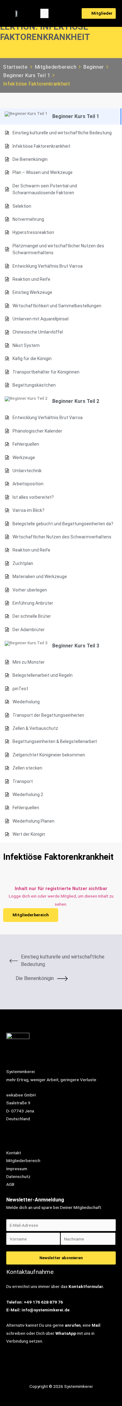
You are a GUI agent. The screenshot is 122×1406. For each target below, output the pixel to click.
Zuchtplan (23, 563)
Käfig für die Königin (32, 358)
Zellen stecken (27, 767)
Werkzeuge (24, 457)
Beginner (93, 67)
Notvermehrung (28, 219)
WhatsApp (65, 1333)
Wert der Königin (29, 834)
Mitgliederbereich (56, 67)
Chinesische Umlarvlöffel (38, 331)
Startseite (15, 67)
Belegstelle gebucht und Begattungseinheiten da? (63, 523)
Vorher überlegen (30, 589)
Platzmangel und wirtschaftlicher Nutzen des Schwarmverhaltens (58, 249)
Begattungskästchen (34, 385)
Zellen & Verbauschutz (35, 728)
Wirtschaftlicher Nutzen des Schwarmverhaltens (62, 536)
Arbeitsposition (28, 483)
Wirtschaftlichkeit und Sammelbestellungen (57, 305)
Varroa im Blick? (28, 510)
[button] (44, 13)
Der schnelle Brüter (32, 616)
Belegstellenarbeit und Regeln (43, 675)
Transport (23, 781)
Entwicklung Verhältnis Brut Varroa (48, 266)
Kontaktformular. (86, 1286)
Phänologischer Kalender (37, 430)
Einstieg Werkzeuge (32, 292)
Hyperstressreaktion (33, 232)
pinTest (20, 688)
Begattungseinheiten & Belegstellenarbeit (55, 741)
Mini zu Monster (29, 662)
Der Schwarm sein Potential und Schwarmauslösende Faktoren (45, 189)
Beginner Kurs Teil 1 (26, 75)
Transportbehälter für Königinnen (46, 371)
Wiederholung (26, 701)
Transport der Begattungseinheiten (48, 715)
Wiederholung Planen (33, 821)
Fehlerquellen (26, 444)
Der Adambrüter (29, 629)
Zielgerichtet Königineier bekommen (49, 754)
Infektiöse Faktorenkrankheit (41, 146)
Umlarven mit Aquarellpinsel (41, 318)
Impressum (16, 1168)
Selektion (22, 206)
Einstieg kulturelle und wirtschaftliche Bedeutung (62, 132)
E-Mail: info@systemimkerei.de (37, 1309)
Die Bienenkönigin (30, 159)
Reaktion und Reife (31, 279)
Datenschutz (18, 1176)
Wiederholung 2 (28, 794)
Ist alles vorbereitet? (33, 497)
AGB (10, 1184)
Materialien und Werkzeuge (40, 576)
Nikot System (26, 345)
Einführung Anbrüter (33, 603)
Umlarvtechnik (27, 470)
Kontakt (13, 1152)
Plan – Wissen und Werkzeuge (43, 172)
